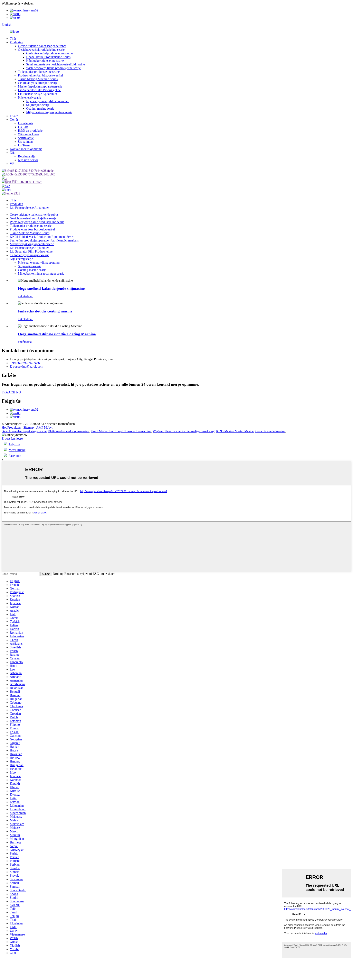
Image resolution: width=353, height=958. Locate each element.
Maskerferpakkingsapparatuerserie (40, 86)
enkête (22, 296)
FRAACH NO (11, 392)
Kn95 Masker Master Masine (235, 431)
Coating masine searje (40, 108)
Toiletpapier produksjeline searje (39, 71)
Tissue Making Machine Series (38, 79)
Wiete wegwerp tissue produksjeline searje (53, 68)
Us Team (24, 145)
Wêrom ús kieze (28, 134)
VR (12, 163)
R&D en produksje (30, 130)
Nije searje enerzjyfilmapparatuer (47, 101)
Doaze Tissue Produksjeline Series (48, 57)
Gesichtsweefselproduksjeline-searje (41, 49)
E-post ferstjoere (12, 438)
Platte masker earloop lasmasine (68, 431)
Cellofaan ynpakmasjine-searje (37, 82)
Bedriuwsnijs (26, 156)
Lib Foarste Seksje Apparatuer (37, 93)
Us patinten (25, 141)
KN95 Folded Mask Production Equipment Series (42, 236)
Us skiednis (25, 123)
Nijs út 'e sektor (28, 160)
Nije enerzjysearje (29, 97)
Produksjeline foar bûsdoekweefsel (40, 75)
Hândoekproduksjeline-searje (45, 60)
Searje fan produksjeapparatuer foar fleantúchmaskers (44, 240)
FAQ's (14, 116)
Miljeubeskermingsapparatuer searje (49, 112)
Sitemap (28, 427)
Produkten (16, 42)
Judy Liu (14, 444)
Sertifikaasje (26, 138)
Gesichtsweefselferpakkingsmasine (24, 431)
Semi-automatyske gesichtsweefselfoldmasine (55, 64)
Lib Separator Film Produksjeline (39, 90)
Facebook (15, 455)
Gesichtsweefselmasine (270, 431)
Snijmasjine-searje (37, 105)
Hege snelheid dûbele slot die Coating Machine (57, 334)
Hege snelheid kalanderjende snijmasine (51, 288)
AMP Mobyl (44, 427)
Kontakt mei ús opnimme (26, 149)
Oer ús (14, 119)
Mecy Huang (17, 450)
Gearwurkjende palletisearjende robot (42, 46)
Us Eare (23, 127)
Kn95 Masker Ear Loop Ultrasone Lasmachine (121, 431)
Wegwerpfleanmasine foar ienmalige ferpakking (183, 431)
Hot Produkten (11, 427)
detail (29, 296)
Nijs (12, 152)
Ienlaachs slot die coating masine (45, 311)
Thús (13, 38)
